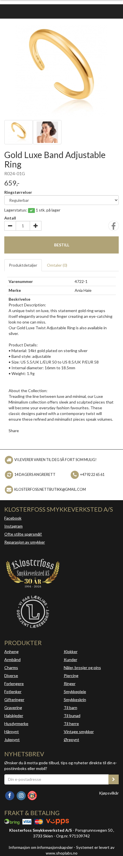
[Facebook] (10, 795)
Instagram (13, 526)
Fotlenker (12, 691)
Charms (11, 667)
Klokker (71, 651)
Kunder (70, 659)
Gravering (13, 707)
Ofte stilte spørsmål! (23, 534)
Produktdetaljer (23, 265)
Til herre (71, 723)
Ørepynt (71, 739)
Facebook (12, 518)
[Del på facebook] (113, 227)
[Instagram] (21, 795)
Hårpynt (11, 731)
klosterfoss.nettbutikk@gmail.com (50, 489)
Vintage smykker (79, 731)
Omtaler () (57, 265)
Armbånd (12, 659)
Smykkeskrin (75, 699)
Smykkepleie (75, 691)
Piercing (71, 675)
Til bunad (72, 715)
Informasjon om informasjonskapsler (41, 847)
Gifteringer (14, 699)
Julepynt (12, 739)
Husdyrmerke (16, 723)
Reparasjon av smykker (24, 542)
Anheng (11, 651)
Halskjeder (13, 715)
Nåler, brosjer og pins (82, 667)
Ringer (70, 683)
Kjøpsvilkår (109, 793)
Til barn (70, 707)
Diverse (11, 675)
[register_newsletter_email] (113, 779)
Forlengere (14, 683)
